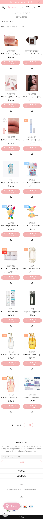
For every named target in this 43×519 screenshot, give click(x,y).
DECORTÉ (11, 266)
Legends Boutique (12, 7)
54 (21, 425)
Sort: (3, 27)
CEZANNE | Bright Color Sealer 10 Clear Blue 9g (32, 140)
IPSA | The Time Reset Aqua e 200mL (32, 269)
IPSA (32, 266)
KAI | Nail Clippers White (32, 312)
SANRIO (32, 180)
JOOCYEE (32, 94)
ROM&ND (11, 51)
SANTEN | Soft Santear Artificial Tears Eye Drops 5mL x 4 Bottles (32, 398)
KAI (32, 309)
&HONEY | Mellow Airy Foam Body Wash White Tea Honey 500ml (10, 355)
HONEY (11, 352)
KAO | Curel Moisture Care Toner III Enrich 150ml (10, 312)
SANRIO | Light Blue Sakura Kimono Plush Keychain (32, 183)
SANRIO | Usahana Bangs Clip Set (32, 226)
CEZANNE (32, 137)
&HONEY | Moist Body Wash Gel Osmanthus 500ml (32, 355)
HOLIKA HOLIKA (32, 51)
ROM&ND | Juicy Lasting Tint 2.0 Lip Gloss (10, 54)
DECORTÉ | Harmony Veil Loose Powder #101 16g (10, 269)
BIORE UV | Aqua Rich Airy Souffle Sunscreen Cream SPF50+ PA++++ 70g (10, 183)
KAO (11, 180)
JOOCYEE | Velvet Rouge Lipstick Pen (10, 140)
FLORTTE (11, 94)
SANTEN (32, 395)
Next (28, 425)
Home (13, 13)
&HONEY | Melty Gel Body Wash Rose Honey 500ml (10, 398)
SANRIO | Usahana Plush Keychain (10, 226)
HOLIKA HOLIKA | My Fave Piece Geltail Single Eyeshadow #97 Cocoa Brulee (32, 54)
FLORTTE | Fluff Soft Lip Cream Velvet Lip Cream (10, 97)
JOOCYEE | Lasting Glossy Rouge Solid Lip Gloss (32, 97)
